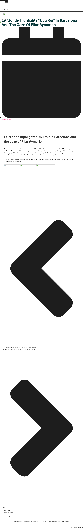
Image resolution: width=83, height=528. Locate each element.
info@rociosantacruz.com (63, 521)
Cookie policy (7, 510)
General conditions (8, 512)
